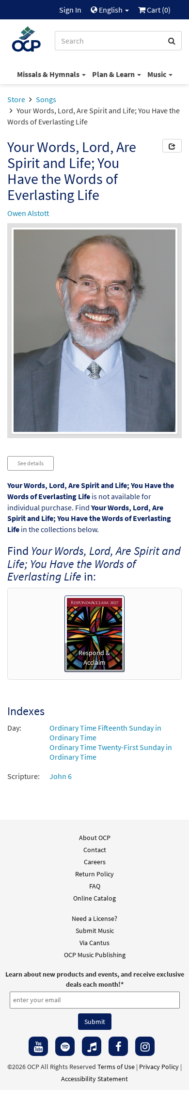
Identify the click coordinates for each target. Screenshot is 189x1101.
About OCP (94, 837)
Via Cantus (94, 942)
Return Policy (94, 874)
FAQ (94, 886)
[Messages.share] (172, 146)
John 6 (60, 776)
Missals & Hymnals (49, 74)
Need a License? (94, 918)
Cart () (158, 10)
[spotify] (65, 1046)
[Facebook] (118, 1046)
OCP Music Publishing (95, 954)
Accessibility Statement (94, 1078)
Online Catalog (94, 898)
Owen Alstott (28, 213)
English (110, 10)
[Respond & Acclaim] (94, 633)
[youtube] (38, 1046)
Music (157, 74)
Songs (46, 99)
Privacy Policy (159, 1066)
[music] (91, 1046)
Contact (94, 849)
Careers (95, 861)
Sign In (70, 10)
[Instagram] (145, 1046)
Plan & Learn (114, 74)
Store (16, 99)
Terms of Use (116, 1066)
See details (30, 463)
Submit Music (95, 930)
